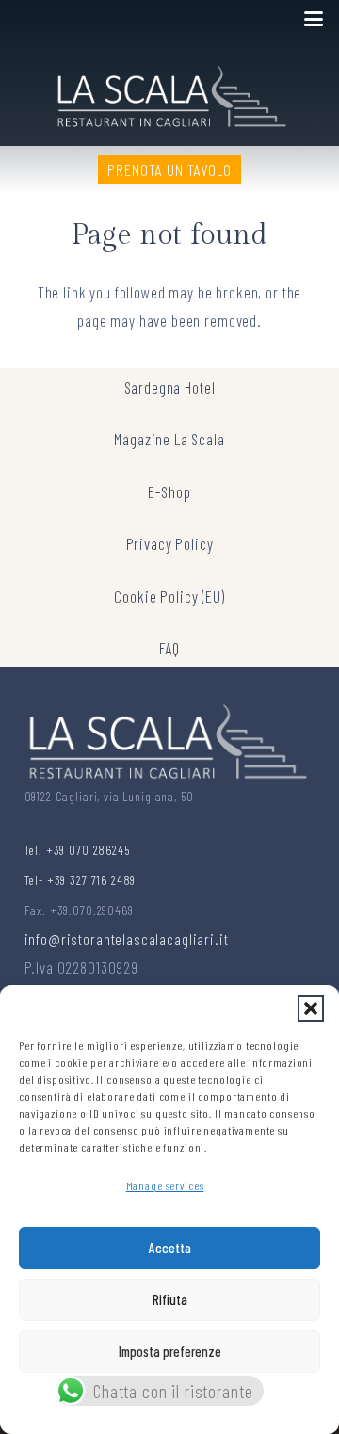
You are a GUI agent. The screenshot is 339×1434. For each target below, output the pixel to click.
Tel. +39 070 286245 (77, 850)
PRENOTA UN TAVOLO (169, 169)
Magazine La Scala (169, 438)
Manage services (165, 1185)
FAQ (170, 647)
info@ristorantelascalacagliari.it (126, 938)
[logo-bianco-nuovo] (170, 92)
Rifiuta (170, 1299)
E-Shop (169, 491)
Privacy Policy (170, 543)
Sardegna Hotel (170, 387)
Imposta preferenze (170, 1351)
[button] (310, 1008)
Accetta (170, 1247)
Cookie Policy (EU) (169, 596)
